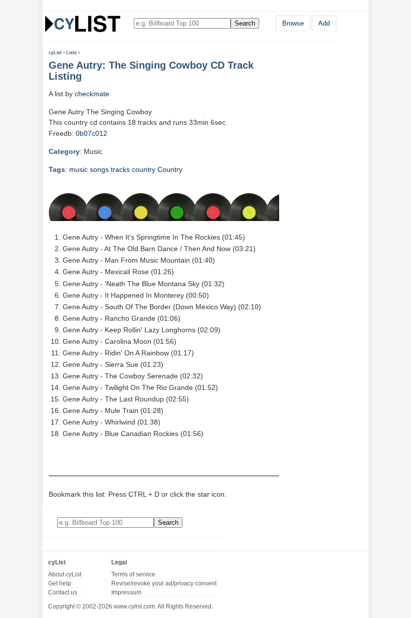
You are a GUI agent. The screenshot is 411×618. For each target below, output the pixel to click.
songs (99, 169)
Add (324, 23)
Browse (293, 23)
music (78, 169)
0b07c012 (91, 133)
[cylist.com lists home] (82, 23)
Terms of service (133, 574)
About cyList (64, 574)
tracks (120, 169)
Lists (71, 52)
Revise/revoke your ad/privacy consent (164, 583)
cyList (55, 52)
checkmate (92, 94)
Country (169, 169)
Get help (59, 583)
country (143, 169)
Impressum (126, 592)
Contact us (62, 592)
